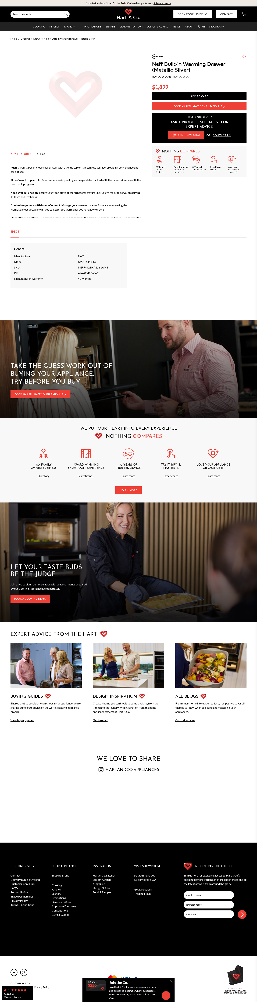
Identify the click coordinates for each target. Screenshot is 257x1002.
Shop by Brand (60, 875)
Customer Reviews (12, 997)
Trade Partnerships (21, 896)
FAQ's (14, 888)
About (189, 26)
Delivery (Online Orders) (25, 879)
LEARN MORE (128, 490)
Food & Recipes (102, 892)
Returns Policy (19, 892)
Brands (110, 26)
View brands (86, 475)
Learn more (128, 475)
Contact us (222, 135)
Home (13, 38)
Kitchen (54, 26)
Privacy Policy (19, 900)
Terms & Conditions (22, 904)
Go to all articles (185, 720)
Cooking (39, 26)
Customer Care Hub (22, 883)
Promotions (92, 26)
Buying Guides (60, 914)
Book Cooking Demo (192, 14)
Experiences (171, 475)
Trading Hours (143, 893)
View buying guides (22, 720)
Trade (176, 26)
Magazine (99, 883)
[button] (223, 106)
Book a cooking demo (30, 599)
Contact (226, 14)
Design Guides (101, 888)
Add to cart (199, 96)
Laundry (70, 26)
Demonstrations (131, 26)
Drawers (38, 38)
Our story (43, 475)
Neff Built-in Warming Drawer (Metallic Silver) (70, 38)
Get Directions (143, 889)
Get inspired (100, 720)
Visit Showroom (212, 26)
